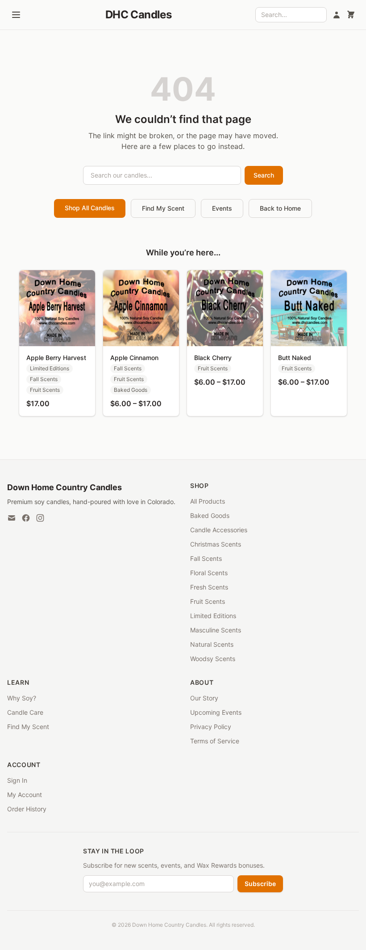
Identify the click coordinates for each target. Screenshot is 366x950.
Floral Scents (209, 573)
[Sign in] (336, 14)
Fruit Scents (207, 601)
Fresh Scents (209, 587)
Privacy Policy (210, 726)
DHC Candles (138, 14)
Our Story (204, 698)
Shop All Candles (90, 208)
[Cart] (350, 14)
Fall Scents (206, 558)
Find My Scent (163, 208)
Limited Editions (213, 615)
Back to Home (280, 208)
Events (222, 208)
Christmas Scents (215, 544)
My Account (24, 794)
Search (264, 175)
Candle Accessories (218, 530)
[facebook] (25, 517)
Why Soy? (21, 698)
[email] (11, 517)
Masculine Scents (215, 630)
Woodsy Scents (212, 658)
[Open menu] (16, 14)
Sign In (17, 780)
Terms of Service (214, 741)
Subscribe (260, 883)
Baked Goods (209, 515)
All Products (207, 501)
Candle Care (25, 712)
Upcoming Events (215, 712)
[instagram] (40, 517)
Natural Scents (211, 644)
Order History (26, 809)
